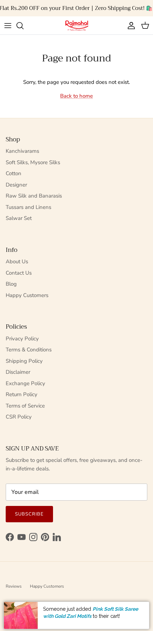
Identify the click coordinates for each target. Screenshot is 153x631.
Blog (11, 283)
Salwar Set (19, 218)
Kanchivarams (22, 151)
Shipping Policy (24, 361)
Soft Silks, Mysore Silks (33, 162)
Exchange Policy (25, 383)
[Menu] (8, 25)
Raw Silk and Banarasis (34, 195)
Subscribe (29, 514)
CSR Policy (19, 416)
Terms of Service (25, 405)
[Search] (23, 25)
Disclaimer (18, 372)
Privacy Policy (22, 338)
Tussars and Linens (28, 207)
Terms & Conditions (29, 349)
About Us (17, 261)
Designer (16, 184)
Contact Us (19, 272)
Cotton (13, 173)
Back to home (76, 95)
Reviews (14, 586)
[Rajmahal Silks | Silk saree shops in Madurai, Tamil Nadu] (76, 25)
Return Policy (21, 394)
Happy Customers (27, 295)
